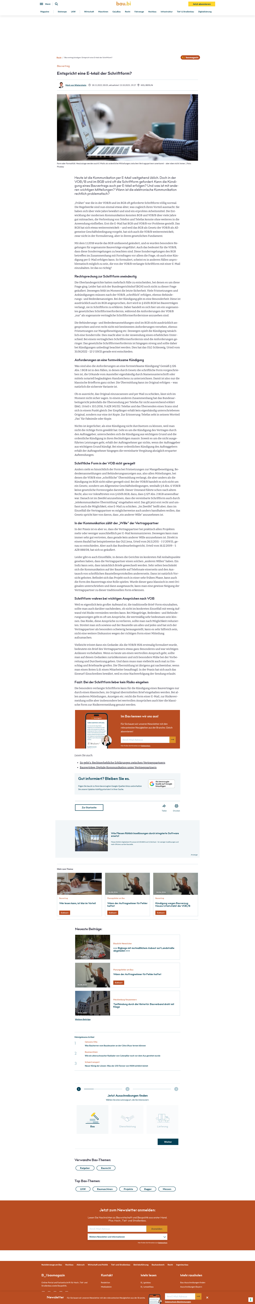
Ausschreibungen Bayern (191, 1287)
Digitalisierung (205, 11)
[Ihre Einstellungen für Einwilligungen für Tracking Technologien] (250, 1299)
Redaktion (105, 1282)
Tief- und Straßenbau (120, 1264)
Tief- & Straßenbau (185, 11)
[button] (127, 633)
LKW (73, 11)
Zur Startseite (89, 807)
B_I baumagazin (53, 1276)
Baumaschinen (105, 1189)
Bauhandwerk (158, 1264)
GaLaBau (116, 11)
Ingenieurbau (182, 1264)
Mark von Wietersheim (75, 85)
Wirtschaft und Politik (98, 1264)
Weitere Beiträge (83, 1019)
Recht (127, 11)
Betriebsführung (140, 1264)
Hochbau (152, 11)
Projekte (128, 1189)
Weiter (168, 1141)
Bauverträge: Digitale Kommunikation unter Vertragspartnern (118, 767)
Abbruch (81, 1264)
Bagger (148, 1189)
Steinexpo (62, 11)
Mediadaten (106, 1287)
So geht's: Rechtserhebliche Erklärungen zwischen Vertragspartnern (122, 762)
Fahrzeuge (139, 11)
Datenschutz (145, 746)
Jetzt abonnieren (202, 4)
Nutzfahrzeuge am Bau (51, 1264)
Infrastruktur (167, 11)
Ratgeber (85, 1168)
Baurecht (106, 1168)
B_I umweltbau (147, 1287)
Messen (167, 1189)
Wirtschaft (89, 11)
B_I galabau (146, 1282)
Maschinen (103, 11)
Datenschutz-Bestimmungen (178, 1302)
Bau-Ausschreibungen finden (192, 1282)
